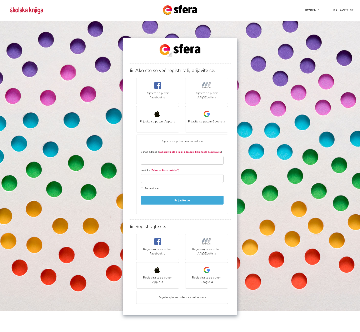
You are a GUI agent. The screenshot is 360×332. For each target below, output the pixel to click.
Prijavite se (343, 10)
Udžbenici (312, 10)
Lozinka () (160, 170)
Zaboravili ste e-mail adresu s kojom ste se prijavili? (190, 152)
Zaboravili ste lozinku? (165, 170)
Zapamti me (152, 188)
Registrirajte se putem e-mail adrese (182, 297)
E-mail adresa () (181, 152)
